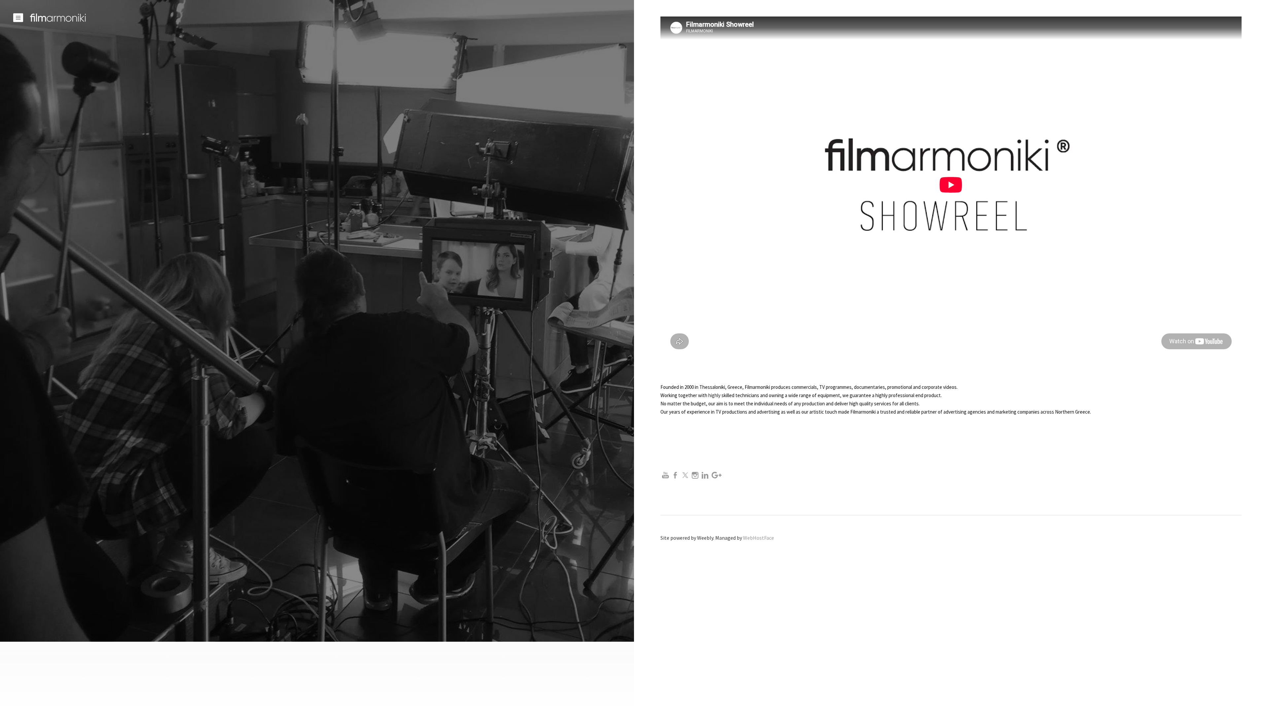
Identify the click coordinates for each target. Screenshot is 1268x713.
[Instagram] (695, 475)
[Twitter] (685, 475)
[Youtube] (665, 475)
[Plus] (717, 475)
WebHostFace (758, 537)
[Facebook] (675, 475)
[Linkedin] (705, 475)
